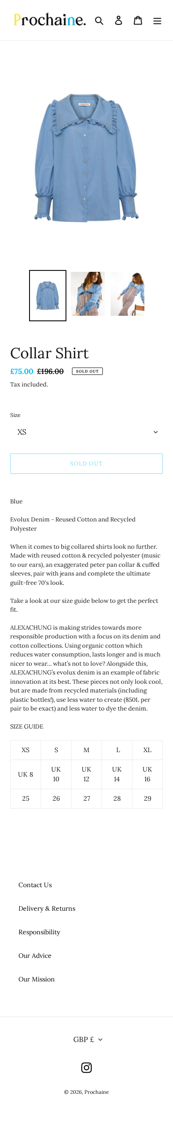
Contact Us (35, 885)
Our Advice (35, 955)
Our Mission (36, 979)
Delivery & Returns (46, 908)
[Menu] (157, 20)
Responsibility (39, 932)
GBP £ (83, 1039)
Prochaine (96, 1092)
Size (15, 414)
